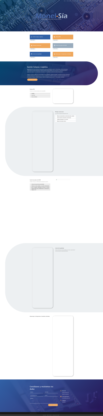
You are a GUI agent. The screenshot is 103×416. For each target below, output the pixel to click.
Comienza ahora (32, 79)
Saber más (55, 48)
